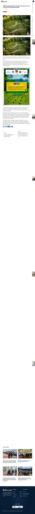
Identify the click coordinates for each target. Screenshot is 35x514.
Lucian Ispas (6, 8)
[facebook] (16, 504)
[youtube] (19, 504)
